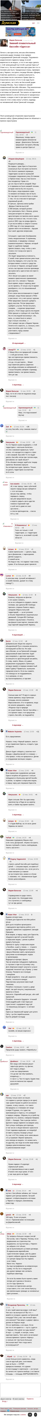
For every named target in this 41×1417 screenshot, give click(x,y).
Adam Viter (12, 771)
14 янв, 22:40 (24, 821)
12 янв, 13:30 (29, 732)
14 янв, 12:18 (21, 1234)
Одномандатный (23, 132)
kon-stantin (14, 484)
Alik (9, 1191)
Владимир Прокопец (16, 1305)
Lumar (8, 576)
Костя (8, 641)
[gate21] (1, 1215)
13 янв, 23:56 (21, 1215)
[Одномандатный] (6, 132)
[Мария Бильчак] (1, 391)
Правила (30, 1399)
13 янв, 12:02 (26, 350)
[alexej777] (4, 349)
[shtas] (2, 1234)
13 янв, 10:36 (33, 859)
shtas (9, 1234)
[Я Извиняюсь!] (8, 526)
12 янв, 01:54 (19, 427)
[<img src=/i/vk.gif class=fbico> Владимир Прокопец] (1, 1305)
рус (33, 23)
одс (7, 1095)
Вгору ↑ (5, 1401)
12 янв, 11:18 (21, 576)
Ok (30, 1415)
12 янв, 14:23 (21, 838)
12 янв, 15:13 (24, 915)
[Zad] (1, 426)
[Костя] (1, 641)
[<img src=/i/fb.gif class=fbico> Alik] (1, 1191)
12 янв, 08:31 (31, 159)
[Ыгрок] (4, 549)
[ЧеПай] (1, 837)
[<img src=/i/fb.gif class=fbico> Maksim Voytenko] (1, 731)
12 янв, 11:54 (28, 595)
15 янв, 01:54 (22, 1356)
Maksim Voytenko (14, 732)
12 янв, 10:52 (25, 442)
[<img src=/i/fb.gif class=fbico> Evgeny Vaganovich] (4, 859)
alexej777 (12, 350)
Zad (7, 427)
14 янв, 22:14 (24, 549)
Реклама (20, 37)
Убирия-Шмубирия (16, 159)
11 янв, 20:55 (26, 391)
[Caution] (1, 1047)
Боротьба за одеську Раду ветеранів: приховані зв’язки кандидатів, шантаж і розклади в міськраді (31, 16)
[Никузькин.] (1, 442)
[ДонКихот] (4, 1061)
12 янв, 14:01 (28, 795)
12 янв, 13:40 (24, 771)
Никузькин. (10, 442)
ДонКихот (14, 1061)
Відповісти (20, 153)
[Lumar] (1, 576)
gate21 (8, 1215)
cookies (23, 1415)
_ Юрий (9, 1356)
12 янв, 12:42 (18, 641)
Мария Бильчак (15, 40)
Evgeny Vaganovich (18, 859)
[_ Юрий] (1, 1356)
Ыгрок (11, 549)
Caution (9, 1047)
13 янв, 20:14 (21, 1191)
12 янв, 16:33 (19, 1047)
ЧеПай (8, 838)
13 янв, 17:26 (16, 1095)
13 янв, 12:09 (28, 891)
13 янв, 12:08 (28, 690)
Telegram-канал (14, 1411)
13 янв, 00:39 (26, 484)
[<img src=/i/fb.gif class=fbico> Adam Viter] (1, 770)
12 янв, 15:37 (21, 1028)
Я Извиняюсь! (21, 525)
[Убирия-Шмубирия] (4, 159)
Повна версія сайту (6, 1408)
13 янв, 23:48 (28, 1159)
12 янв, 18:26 (25, 1061)
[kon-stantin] (5, 485)
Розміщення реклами (19, 1408)
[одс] (1, 1095)
